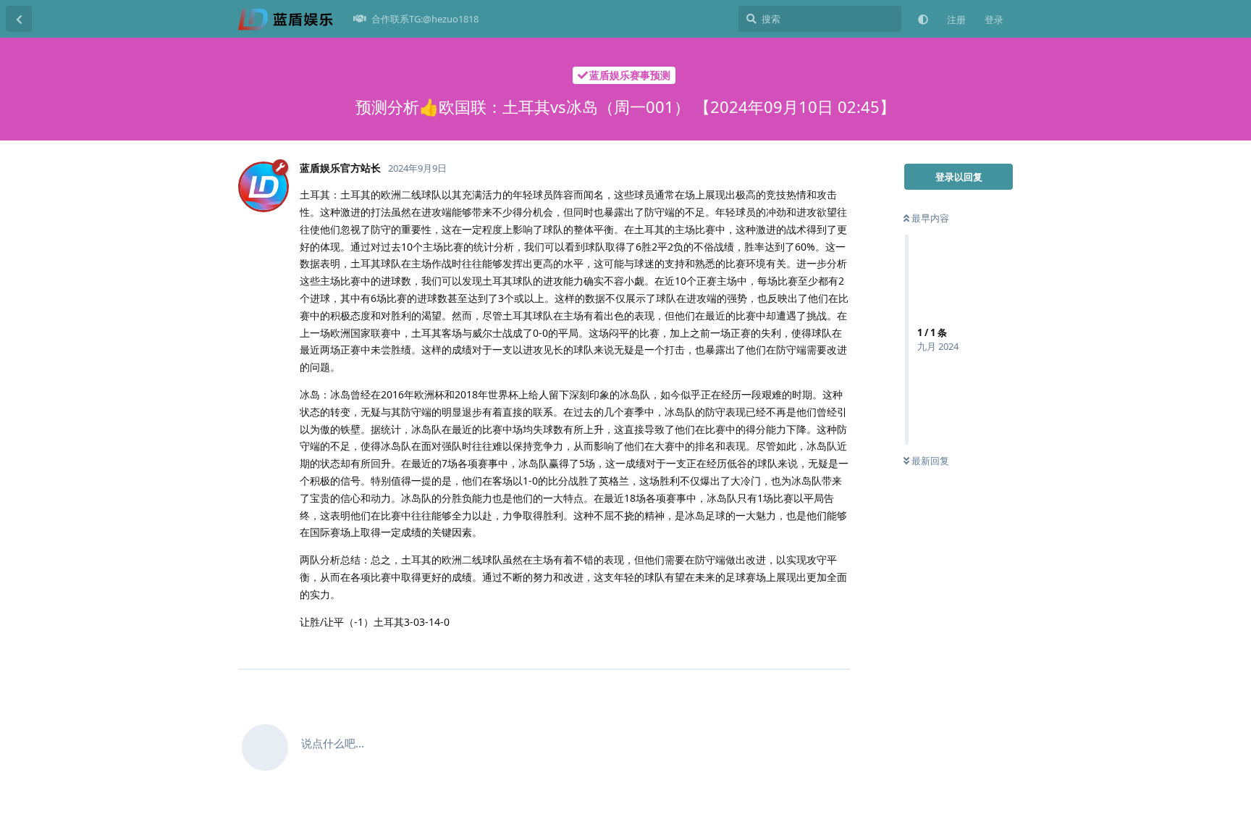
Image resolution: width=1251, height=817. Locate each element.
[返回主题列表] (19, 19)
